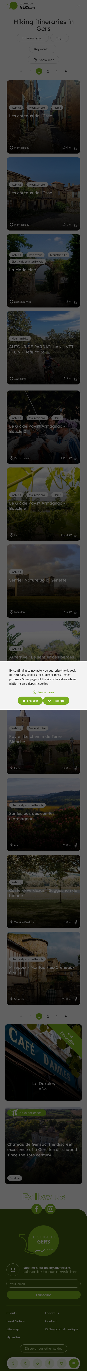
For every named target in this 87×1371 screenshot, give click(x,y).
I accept (58, 700)
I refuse (32, 700)
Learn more (46, 692)
